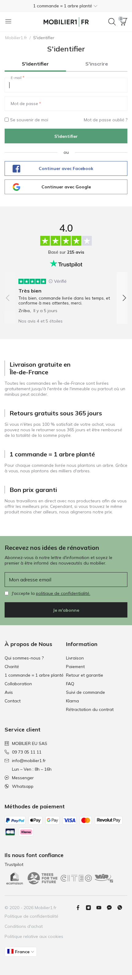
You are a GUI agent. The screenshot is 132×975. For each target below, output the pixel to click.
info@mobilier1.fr (29, 760)
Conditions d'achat (24, 926)
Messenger (23, 777)
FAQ (70, 683)
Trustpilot (14, 864)
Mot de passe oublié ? (105, 120)
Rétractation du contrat (90, 709)
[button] (66, 6)
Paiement (75, 666)
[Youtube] (101, 907)
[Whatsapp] (122, 907)
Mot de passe (24, 103)
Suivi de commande (85, 692)
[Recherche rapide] (112, 22)
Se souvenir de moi (29, 120)
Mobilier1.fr (16, 37)
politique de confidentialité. (63, 593)
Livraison (75, 658)
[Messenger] (112, 907)
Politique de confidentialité (31, 916)
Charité (12, 666)
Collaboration (18, 683)
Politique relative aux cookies (34, 936)
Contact (13, 701)
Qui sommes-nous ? (24, 658)
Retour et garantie (84, 675)
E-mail (16, 78)
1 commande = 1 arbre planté (34, 675)
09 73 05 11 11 (26, 752)
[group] (66, 293)
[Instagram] (91, 907)
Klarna (72, 701)
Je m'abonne (66, 610)
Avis (9, 692)
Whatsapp (22, 786)
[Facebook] (80, 907)
